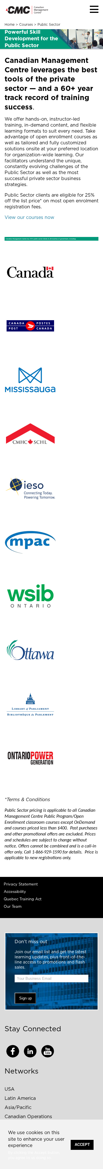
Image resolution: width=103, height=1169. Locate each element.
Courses (26, 24)
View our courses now (29, 217)
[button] (94, 9)
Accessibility (15, 892)
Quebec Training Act (22, 899)
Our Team (12, 907)
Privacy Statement (21, 884)
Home (10, 24)
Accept (82, 1144)
